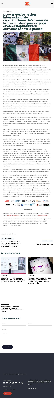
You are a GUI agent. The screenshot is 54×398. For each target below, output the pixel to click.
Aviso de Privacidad (32, 388)
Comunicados (7, 11)
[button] (2, 4)
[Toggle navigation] (44, 4)
